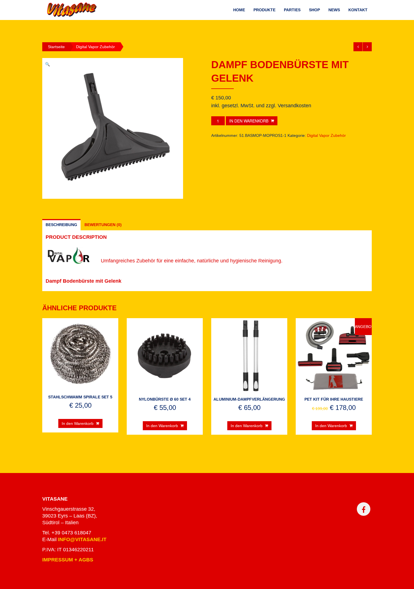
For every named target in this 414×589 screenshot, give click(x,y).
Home (239, 10)
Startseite (56, 46)
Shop (314, 10)
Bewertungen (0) (103, 224)
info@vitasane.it (82, 539)
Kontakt (358, 10)
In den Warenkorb (248, 121)
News (334, 10)
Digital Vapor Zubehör (95, 46)
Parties (292, 10)
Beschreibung (61, 224)
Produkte (264, 10)
